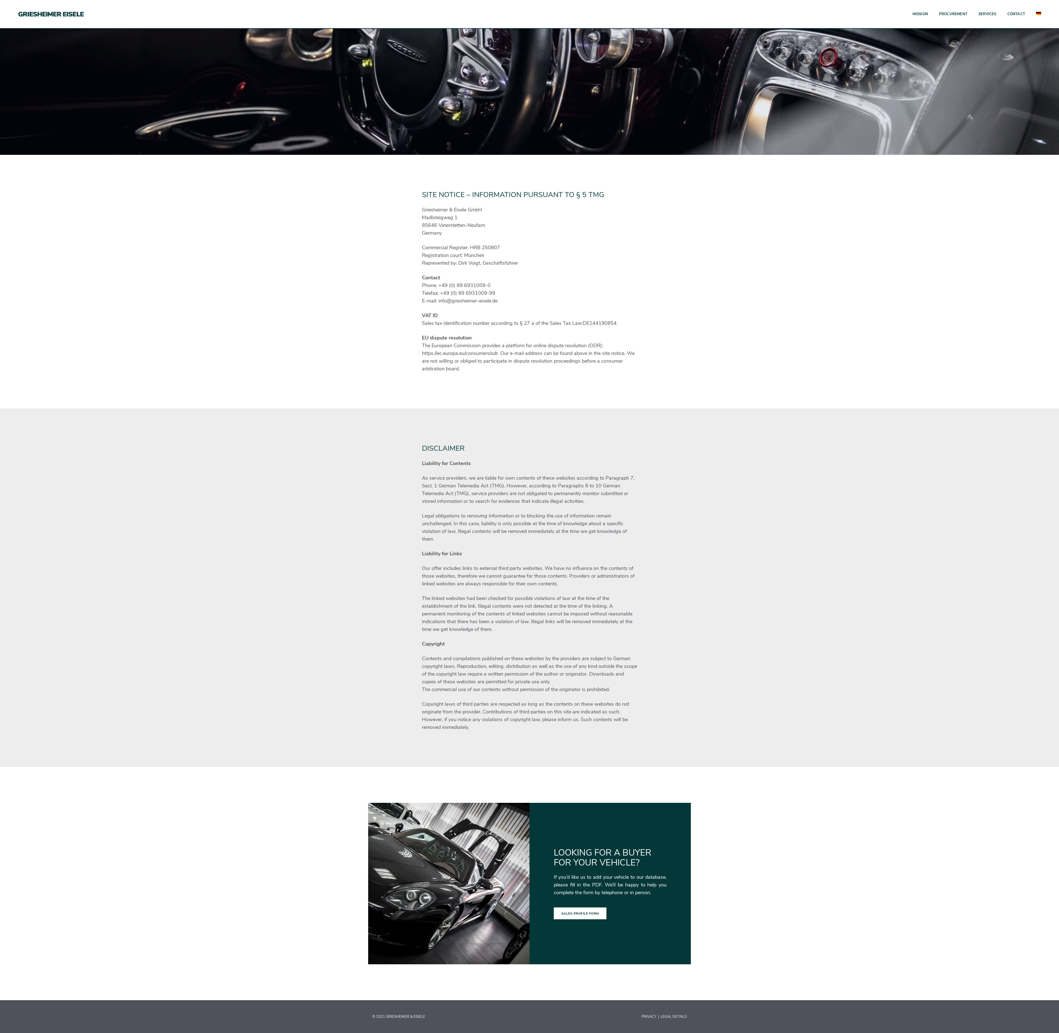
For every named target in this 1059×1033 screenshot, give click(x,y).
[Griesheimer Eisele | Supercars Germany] (51, 13)
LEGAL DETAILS (673, 1016)
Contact (1016, 14)
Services (987, 14)
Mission (920, 14)
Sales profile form (580, 913)
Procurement (953, 14)
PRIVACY (648, 1016)
